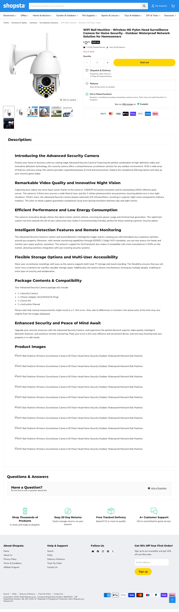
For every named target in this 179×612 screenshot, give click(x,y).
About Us (7, 555)
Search (50, 551)
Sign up (143, 571)
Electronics (9, 15)
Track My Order (54, 563)
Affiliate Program (11, 567)
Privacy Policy (10, 559)
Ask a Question (159, 488)
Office (24, 15)
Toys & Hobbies (132, 15)
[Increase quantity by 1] (107, 62)
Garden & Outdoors (66, 15)
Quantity (87, 56)
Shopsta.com (78, 599)
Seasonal (169, 15)
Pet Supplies (89, 15)
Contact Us (52, 567)
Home (6, 22)
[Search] (144, 6)
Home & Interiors (42, 15)
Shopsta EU (8, 601)
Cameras (33, 22)
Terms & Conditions (12, 563)
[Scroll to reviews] (129, 40)
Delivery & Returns (56, 559)
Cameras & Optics (19, 22)
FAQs (49, 555)
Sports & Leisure (110, 15)
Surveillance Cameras (49, 22)
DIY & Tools (152, 15)
